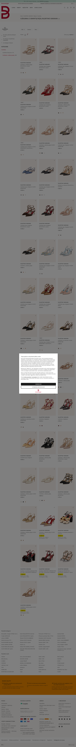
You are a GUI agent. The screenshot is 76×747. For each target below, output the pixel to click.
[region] (38, 373)
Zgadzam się (38, 384)
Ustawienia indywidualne (38, 387)
